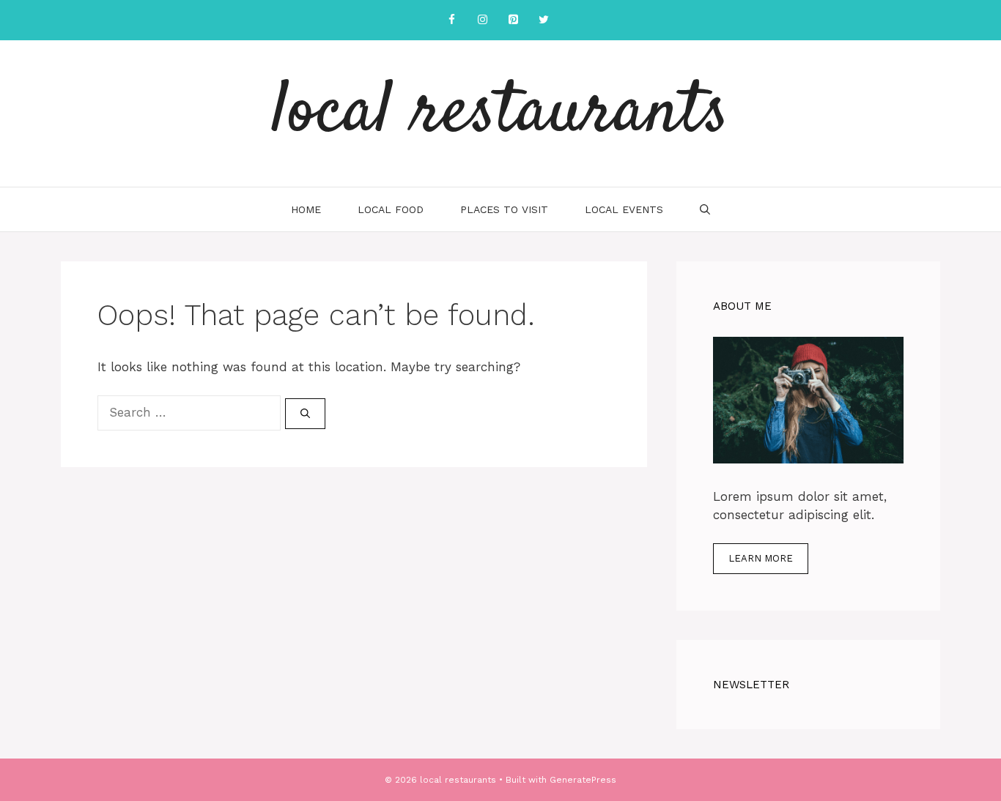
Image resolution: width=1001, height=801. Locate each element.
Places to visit (504, 209)
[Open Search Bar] (705, 209)
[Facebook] (451, 20)
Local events (624, 209)
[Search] (305, 413)
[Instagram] (482, 20)
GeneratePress (583, 780)
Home (306, 209)
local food (391, 209)
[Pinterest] (512, 20)
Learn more (760, 558)
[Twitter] (543, 20)
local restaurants (501, 113)
